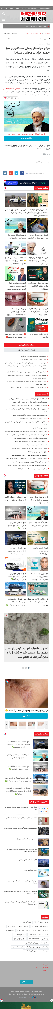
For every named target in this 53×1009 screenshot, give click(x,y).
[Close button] (51, 1000)
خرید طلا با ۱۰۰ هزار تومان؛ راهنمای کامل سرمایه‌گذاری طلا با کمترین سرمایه (20, 892)
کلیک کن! (26, 716)
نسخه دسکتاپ (26, 982)
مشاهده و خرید (26, 138)
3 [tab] (23, 668)
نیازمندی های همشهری (31, 8)
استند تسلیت (43, 934)
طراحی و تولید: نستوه (25, 997)
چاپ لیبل (45, 939)
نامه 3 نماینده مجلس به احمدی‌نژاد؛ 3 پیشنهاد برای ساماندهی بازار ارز (27, 465)
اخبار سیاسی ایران (36, 33)
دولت (27, 33)
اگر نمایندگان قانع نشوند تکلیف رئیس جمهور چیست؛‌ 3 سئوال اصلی (28, 399)
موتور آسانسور (26, 922)
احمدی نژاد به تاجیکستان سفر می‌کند (36, 445)
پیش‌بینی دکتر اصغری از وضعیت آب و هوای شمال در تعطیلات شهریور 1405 (22, 850)
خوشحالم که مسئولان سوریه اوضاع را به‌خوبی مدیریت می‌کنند (29, 455)
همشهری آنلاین (33, 16)
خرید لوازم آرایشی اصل (40, 930)
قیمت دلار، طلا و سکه (42, 968)
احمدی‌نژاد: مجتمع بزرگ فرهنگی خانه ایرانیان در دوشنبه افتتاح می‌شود (27, 435)
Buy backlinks (34, 939)
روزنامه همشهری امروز (45, 8)
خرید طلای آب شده (23, 930)
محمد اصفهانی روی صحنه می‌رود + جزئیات (34, 360)
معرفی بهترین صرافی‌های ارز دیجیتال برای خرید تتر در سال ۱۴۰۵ (20, 808)
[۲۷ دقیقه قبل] (26, 628)
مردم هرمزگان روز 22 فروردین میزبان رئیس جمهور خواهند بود (29, 462)
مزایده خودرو (10, 930)
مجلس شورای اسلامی (11, 88)
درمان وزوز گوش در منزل (30, 870)
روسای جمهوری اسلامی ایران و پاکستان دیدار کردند (32, 469)
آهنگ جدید (32, 934)
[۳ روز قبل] (43, 884)
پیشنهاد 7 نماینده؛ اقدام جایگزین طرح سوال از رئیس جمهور (30, 402)
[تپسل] (4, 98)
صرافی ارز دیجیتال (19, 939)
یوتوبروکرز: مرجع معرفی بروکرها (37, 947)
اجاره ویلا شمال (23, 926)
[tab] (26, 345)
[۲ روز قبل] (43, 831)
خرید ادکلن (11, 926)
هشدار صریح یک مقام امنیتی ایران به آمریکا (33, 356)
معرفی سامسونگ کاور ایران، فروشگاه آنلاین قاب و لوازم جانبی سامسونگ (21, 903)
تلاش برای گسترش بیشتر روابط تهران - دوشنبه (33, 418)
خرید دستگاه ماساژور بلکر (40, 926)
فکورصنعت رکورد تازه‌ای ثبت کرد (28, 860)
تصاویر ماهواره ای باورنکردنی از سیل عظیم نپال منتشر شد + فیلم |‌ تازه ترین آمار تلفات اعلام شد (26, 652)
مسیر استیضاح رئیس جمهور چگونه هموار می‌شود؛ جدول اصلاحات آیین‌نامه (26, 431)
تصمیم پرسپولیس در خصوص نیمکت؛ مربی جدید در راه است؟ (28, 388)
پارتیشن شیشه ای (32, 943)
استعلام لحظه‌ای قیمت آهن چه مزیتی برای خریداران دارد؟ (20, 828)
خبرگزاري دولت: (44, 43)
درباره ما (45, 965)
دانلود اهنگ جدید (18, 947)
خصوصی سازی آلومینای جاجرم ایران (26, 839)
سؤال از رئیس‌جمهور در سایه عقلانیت (36, 452)
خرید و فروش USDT (41, 922)
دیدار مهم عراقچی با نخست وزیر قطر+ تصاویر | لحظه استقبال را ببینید (26, 372)
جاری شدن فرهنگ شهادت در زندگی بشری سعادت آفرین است (29, 405)
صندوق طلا (44, 943)
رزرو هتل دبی (43, 951)
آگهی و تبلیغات (19, 8)
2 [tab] (25, 668)
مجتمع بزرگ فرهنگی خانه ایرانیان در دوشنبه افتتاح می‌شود (30, 438)
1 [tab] (28, 668)
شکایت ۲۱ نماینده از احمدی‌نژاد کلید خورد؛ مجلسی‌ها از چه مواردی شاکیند (26, 459)
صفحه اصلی (46, 33)
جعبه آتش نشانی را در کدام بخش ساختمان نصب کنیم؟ (21, 818)
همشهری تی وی (9, 8)
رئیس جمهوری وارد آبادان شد (39, 428)
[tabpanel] (26, 637)
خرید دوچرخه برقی (19, 934)
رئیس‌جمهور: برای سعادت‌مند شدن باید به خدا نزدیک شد (31, 441)
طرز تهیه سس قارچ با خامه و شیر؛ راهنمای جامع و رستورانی (22, 882)
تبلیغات (45, 970)
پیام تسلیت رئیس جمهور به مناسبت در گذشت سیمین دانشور (30, 415)
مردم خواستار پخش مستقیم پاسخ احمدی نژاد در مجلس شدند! (28, 50)
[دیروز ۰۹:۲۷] (43, 810)
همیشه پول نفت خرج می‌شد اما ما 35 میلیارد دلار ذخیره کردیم (29, 448)
